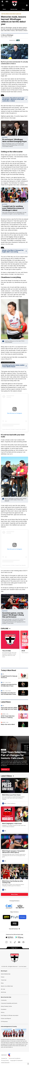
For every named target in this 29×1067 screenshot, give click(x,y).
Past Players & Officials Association (9, 1015)
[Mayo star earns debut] (14, 724)
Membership (14, 9)
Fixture (2, 977)
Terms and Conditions (14, 1058)
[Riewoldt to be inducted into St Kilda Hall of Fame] (14, 693)
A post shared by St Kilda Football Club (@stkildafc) (14, 429)
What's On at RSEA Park (7, 986)
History (2, 1012)
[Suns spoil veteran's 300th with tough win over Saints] (14, 707)
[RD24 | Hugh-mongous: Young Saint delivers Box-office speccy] (14, 848)
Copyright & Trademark (16, 1060)
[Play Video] (14, 128)
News (4, 9)
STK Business (4, 1021)
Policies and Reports (6, 1018)
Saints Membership (5, 974)
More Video (14, 894)
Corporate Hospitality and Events (9, 1003)
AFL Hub (3, 989)
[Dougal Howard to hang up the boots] (14, 676)
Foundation (3, 1009)
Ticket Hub (3, 980)
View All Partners (13, 928)
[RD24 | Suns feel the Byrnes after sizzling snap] (14, 878)
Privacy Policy (5, 1060)
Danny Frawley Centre (6, 1006)
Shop (23, 9)
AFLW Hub (3, 992)
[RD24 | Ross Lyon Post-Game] (14, 791)
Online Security (5, 1062)
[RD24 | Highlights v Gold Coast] (14, 820)
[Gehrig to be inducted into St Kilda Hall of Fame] (14, 684)
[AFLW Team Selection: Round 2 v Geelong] (14, 716)
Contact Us (4, 1058)
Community (3, 1000)
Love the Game (22, 966)
